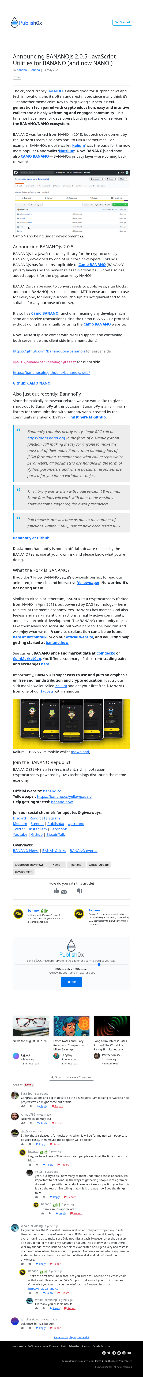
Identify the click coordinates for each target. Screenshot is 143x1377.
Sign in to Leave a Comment (73, 1077)
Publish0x (55, 823)
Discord (19, 818)
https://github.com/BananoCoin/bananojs (49, 351)
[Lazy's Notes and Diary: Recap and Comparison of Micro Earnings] (71, 1025)
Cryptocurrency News (29, 865)
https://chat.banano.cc (43, 1288)
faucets (47, 691)
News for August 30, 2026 (30, 1041)
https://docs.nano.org (46, 438)
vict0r (24, 1131)
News (56, 865)
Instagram (38, 828)
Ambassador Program (46, 1346)
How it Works (18, 1346)
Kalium (61, 685)
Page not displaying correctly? (71, 1337)
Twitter (19, 828)
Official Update (99, 865)
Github (37, 834)
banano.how (62, 801)
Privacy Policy (125, 1360)
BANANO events (83, 850)
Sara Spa (26, 1093)
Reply (43, 1106)
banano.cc (52, 790)
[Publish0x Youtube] (129, 1353)
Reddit (35, 818)
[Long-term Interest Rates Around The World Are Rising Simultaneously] (112, 1025)
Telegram (52, 818)
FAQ (30, 1346)
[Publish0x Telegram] (114, 1353)
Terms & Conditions (104, 1360)
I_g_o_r (25, 1055)
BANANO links (54, 850)
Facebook (58, 828)
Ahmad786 (28, 1114)
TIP (73, 982)
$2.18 (17, 77)
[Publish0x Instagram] (124, 1353)
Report (58, 1106)
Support (85, 1346)
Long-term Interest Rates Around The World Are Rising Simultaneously (110, 1045)
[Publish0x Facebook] (104, 1353)
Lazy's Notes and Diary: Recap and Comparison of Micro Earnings (70, 1045)
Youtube (20, 834)
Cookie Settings (101, 1346)
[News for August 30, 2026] (31, 1025)
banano (22, 70)
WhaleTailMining (32, 1226)
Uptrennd (76, 823)
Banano (35, 70)
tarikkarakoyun (31, 1319)
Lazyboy (67, 1055)
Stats (63, 1346)
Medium (20, 823)
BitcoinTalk (55, 834)
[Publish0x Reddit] (119, 1353)
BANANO (55, 90)
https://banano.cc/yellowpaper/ (64, 796)
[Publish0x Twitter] (109, 1353)
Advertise (74, 1346)
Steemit (37, 823)
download (80, 751)
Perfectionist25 (112, 1055)
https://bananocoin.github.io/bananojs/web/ (51, 372)
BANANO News (26, 850)
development (23, 872)
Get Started (122, 22)
